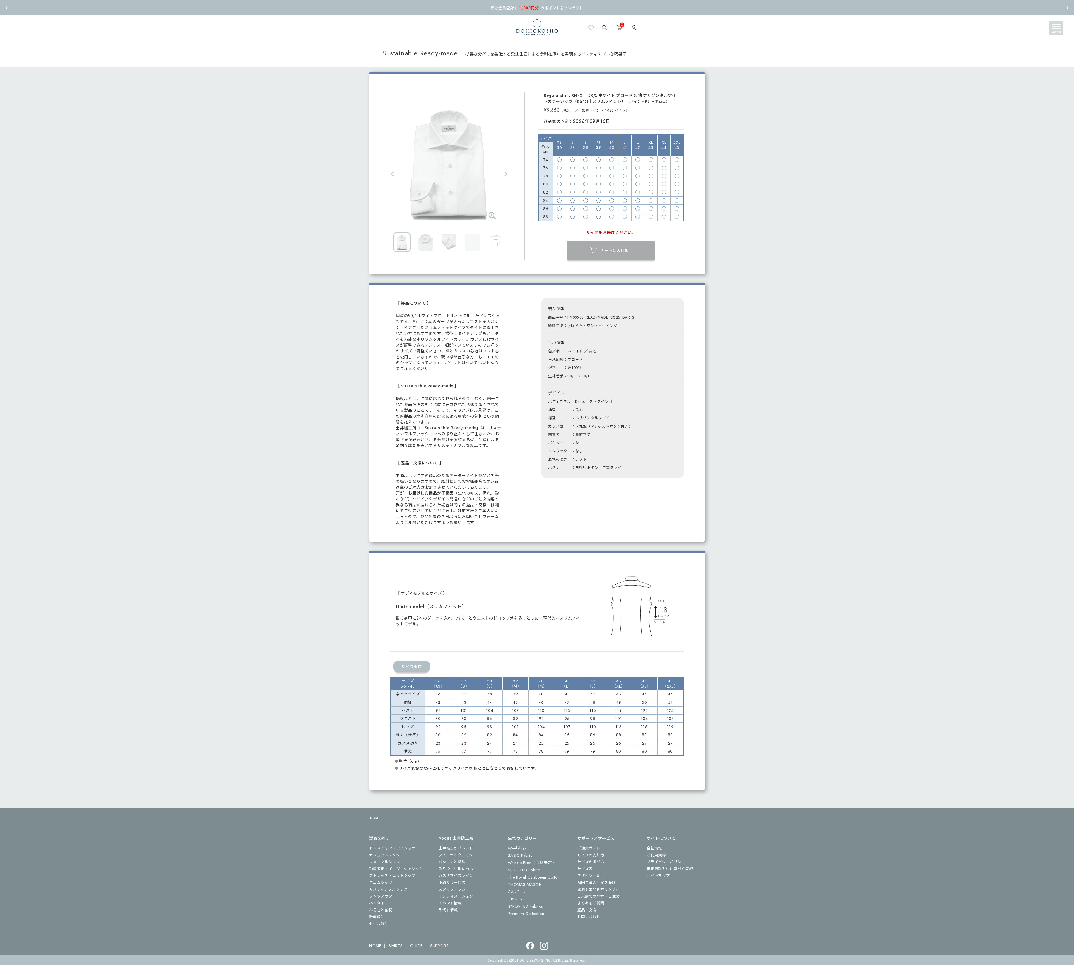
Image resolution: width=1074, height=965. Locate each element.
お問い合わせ (588, 916)
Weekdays (517, 848)
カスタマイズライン (456, 875)
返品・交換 (587, 909)
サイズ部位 (411, 666)
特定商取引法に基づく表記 (670, 868)
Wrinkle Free (532, 862)
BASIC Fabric (520, 855)
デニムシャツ (380, 882)
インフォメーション (456, 896)
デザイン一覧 (588, 875)
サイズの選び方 (590, 861)
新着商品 (377, 916)
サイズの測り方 (590, 855)
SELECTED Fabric (524, 870)
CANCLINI (517, 892)
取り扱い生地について (458, 868)
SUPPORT (439, 945)
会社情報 (654, 848)
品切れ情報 (448, 909)
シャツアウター (382, 896)
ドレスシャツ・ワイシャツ (392, 848)
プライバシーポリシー (666, 861)
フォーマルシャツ (384, 861)
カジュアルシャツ (384, 855)
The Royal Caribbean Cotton (534, 877)
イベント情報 (450, 902)
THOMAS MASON (525, 884)
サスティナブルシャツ (388, 889)
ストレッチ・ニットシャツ (392, 875)
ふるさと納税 (380, 909)
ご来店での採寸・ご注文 (598, 896)
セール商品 (378, 923)
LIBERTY (515, 899)
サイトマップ (658, 875)
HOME (375, 817)
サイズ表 (585, 868)
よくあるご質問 (590, 902)
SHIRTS (396, 945)
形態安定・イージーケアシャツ (396, 868)
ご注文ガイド (588, 848)
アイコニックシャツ (456, 855)
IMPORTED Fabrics (525, 906)
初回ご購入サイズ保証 (596, 882)
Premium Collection (526, 913)
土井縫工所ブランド (456, 848)
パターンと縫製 (452, 861)
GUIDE (416, 945)
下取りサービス (452, 882)
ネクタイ (376, 902)
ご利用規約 (656, 855)
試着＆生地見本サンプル (598, 889)
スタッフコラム (452, 889)
